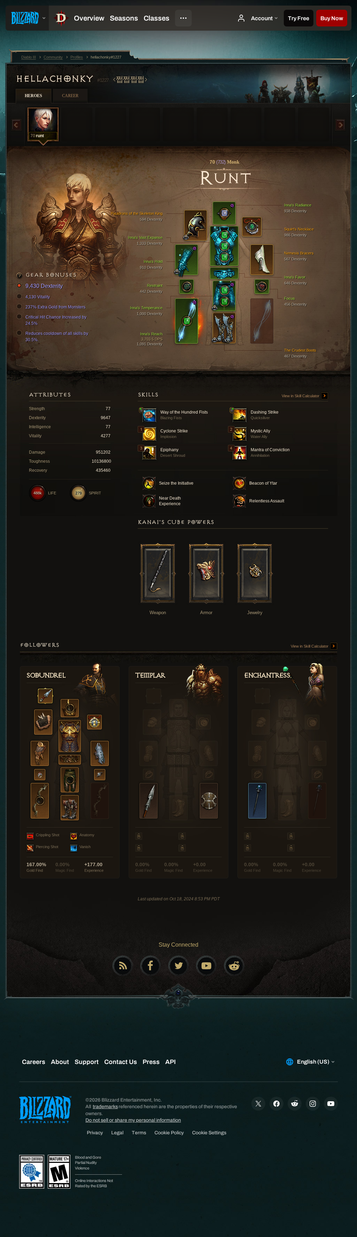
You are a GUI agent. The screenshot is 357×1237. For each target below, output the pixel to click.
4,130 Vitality (37, 297)
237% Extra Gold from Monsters (55, 307)
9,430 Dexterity (44, 286)
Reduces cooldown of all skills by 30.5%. (56, 336)
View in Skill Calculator (301, 396)
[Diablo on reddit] (234, 965)
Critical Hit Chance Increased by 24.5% (55, 320)
